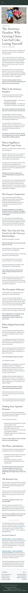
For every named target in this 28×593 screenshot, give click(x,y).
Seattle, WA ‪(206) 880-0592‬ (11, 587)
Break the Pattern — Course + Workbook (12, 539)
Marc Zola (5, 46)
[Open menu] (3, 3)
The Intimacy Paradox (17, 526)
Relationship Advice (6, 25)
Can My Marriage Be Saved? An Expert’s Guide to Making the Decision (21, 576)
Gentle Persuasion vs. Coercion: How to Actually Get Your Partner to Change (7, 576)
